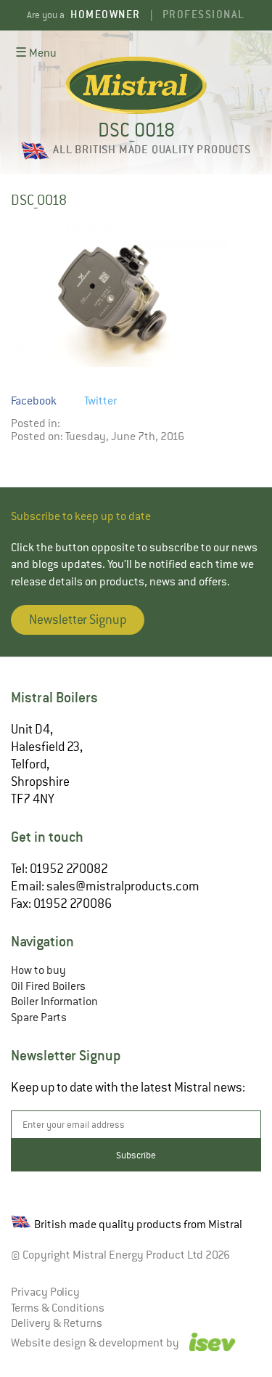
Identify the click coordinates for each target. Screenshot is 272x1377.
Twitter (100, 401)
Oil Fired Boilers (48, 986)
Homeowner (105, 14)
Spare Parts (39, 1017)
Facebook (34, 401)
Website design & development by (96, 1343)
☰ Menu (36, 53)
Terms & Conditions (57, 1308)
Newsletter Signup (77, 619)
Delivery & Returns (56, 1323)
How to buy (38, 970)
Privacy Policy (45, 1292)
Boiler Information (54, 1001)
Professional (203, 14)
